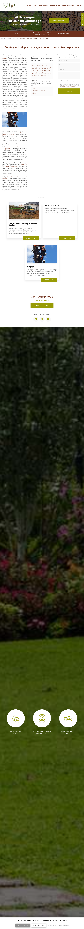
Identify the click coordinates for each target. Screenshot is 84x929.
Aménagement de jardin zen (40, 72)
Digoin (34, 88)
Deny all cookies (39, 925)
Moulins (34, 93)
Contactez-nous (58, 21)
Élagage (30, 266)
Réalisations (70, 5)
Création (45, 5)
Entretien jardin (37, 5)
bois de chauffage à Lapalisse (14, 165)
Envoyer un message (42, 305)
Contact (79, 5)
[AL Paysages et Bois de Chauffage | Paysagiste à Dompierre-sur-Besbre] (8, 5)
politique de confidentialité (68, 86)
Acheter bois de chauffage (39, 65)
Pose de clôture (52, 205)
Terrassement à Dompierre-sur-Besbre (23, 224)
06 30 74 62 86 (19, 34)
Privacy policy (64, 925)
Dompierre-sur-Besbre (38, 90)
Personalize (53, 925)
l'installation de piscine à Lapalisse (14, 178)
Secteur (9, 38)
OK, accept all (23, 925)
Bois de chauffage (55, 5)
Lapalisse (15, 38)
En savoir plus (30, 238)
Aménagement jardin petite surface (42, 73)
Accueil (29, 5)
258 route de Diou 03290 (43, 34)
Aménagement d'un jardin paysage (41, 67)
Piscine (64, 5)
